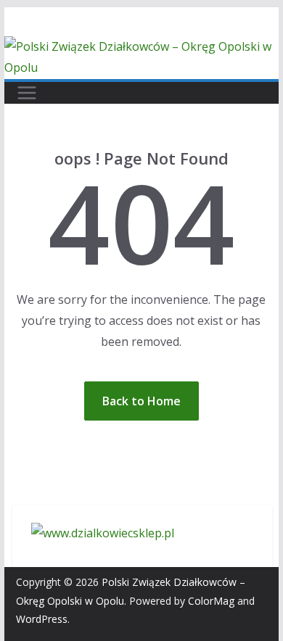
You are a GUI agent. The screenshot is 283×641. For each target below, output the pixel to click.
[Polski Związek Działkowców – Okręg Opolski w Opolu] (141, 46)
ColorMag (211, 601)
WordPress (41, 619)
